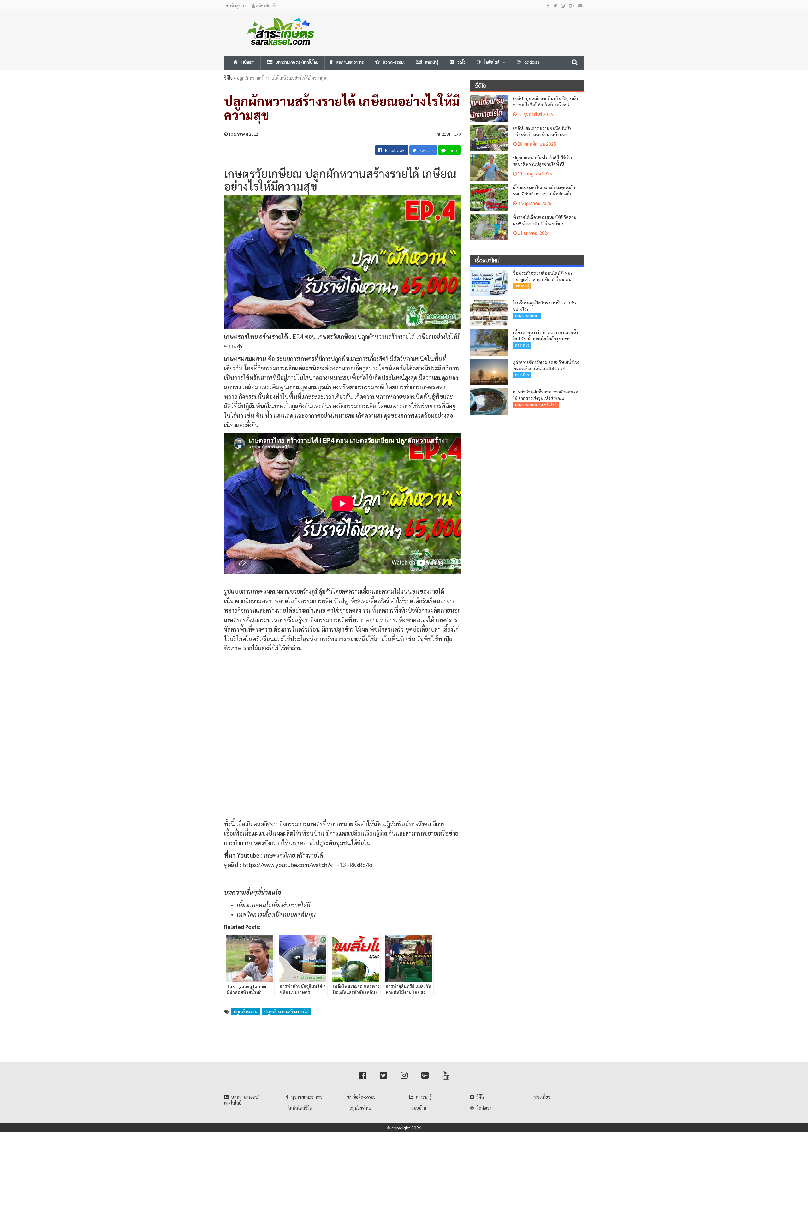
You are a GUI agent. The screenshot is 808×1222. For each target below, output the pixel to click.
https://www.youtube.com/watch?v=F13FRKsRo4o (307, 864)
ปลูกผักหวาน (245, 1011)
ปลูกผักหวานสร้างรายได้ (286, 1011)
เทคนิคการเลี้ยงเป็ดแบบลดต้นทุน (276, 914)
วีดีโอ (228, 78)
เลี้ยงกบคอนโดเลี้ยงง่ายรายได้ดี (273, 904)
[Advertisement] (465, 25)
